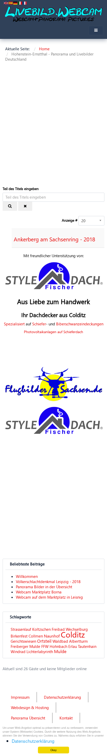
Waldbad (60, 641)
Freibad (58, 629)
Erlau (72, 646)
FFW (45, 646)
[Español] (11, 2)
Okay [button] (53, 750)
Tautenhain (87, 646)
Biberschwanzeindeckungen (79, 323)
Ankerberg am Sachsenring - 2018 (54, 239)
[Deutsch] (15, 2)
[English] (6, 2)
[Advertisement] (53, 125)
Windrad (18, 651)
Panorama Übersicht (28, 717)
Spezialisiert (14, 323)
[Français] (25, 2)
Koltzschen (41, 629)
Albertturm (78, 641)
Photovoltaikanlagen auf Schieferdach (53, 331)
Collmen (36, 636)
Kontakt (66, 717)
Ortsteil (44, 641)
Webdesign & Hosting (30, 707)
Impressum (20, 697)
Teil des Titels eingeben (21, 188)
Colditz (73, 634)
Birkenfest (19, 636)
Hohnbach (58, 646)
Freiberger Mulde (25, 646)
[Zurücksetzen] (25, 206)
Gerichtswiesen (23, 641)
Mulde (60, 651)
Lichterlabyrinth (39, 651)
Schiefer (39, 323)
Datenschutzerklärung (62, 697)
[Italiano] (20, 2)
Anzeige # (69, 220)
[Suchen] (10, 206)
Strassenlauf (21, 629)
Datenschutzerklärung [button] (33, 741)
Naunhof (52, 636)
